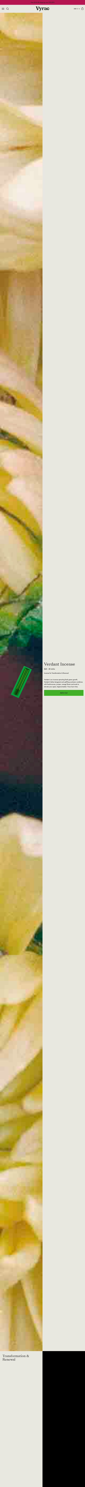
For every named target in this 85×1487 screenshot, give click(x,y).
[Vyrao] (42, 8)
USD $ (76, 9)
